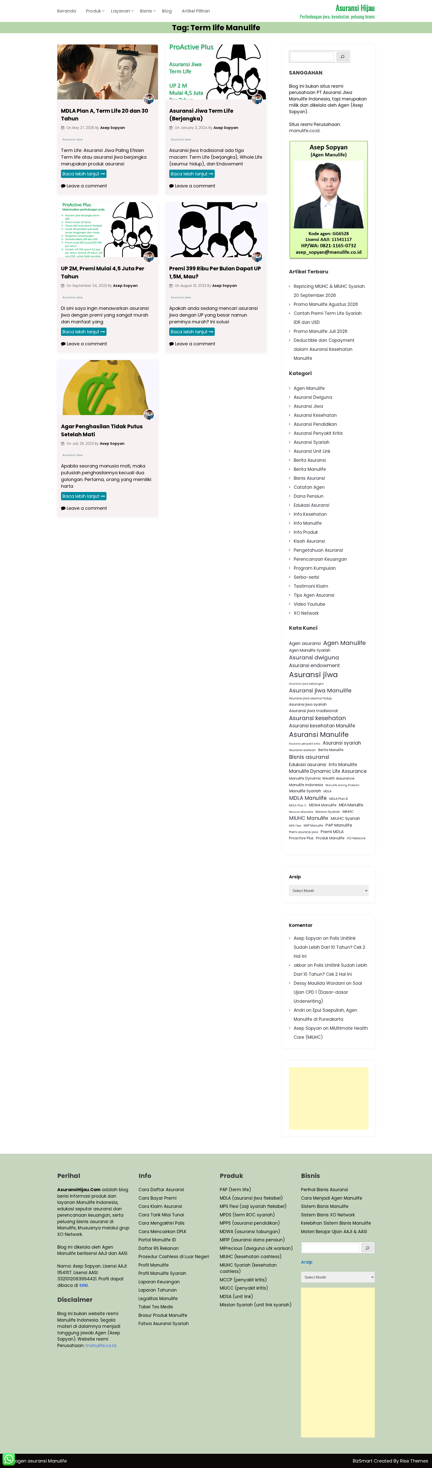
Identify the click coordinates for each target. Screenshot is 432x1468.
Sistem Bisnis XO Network (328, 1215)
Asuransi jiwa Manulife (320, 690)
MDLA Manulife (308, 798)
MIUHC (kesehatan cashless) (251, 1257)
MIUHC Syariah (345, 818)
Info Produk (306, 532)
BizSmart (363, 1461)
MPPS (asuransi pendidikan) (250, 1223)
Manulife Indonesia (306, 784)
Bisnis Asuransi (309, 478)
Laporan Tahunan (157, 1290)
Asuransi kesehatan (317, 718)
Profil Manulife (153, 1265)
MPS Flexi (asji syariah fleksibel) (253, 1206)
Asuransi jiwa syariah (308, 704)
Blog (167, 11)
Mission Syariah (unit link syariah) (256, 1305)
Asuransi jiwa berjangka (306, 684)
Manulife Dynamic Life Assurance (328, 771)
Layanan (120, 11)
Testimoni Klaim (311, 586)
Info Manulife (308, 523)
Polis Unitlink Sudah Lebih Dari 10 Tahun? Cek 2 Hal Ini (329, 947)
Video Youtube (309, 604)
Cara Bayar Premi (157, 1198)
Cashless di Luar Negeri (183, 1257)
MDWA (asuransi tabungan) (250, 1232)
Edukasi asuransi (307, 764)
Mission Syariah (328, 812)
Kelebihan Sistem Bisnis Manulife (336, 1223)
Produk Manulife (330, 838)
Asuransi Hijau (355, 7)
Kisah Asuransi (309, 541)
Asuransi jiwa (313, 674)
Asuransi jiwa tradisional (313, 711)
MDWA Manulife (322, 805)
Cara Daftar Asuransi (161, 1190)
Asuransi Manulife (319, 734)
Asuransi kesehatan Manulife (322, 725)
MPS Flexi (295, 826)
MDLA (328, 791)
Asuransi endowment (314, 665)
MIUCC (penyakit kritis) (244, 1288)
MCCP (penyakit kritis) (243, 1280)
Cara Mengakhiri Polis (161, 1223)
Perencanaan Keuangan (320, 559)
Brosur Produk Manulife (162, 1315)
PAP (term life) (235, 1190)
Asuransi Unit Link (312, 451)
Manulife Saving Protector (343, 785)
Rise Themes (414, 1461)
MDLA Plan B (338, 799)
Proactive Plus (301, 838)
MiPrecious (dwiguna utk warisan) (256, 1248)
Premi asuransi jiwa (303, 832)
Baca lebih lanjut (80, 174)
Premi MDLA (332, 832)
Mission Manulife (301, 812)
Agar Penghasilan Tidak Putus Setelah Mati (102, 430)
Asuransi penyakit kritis (304, 744)
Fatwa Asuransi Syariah (163, 1324)
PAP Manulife (339, 825)
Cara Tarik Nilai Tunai (161, 1215)
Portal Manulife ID (157, 1240)
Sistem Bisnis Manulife (324, 1206)
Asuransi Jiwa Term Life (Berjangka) (201, 114)
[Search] (342, 56)
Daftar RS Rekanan (158, 1248)
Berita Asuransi (310, 460)
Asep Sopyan (308, 938)
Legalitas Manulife (158, 1299)
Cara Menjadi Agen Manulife (331, 1198)
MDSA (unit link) (236, 1297)
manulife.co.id (304, 131)
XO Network (306, 613)
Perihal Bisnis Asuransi (324, 1190)
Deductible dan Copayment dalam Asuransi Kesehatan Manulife (324, 349)
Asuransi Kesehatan (315, 415)
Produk (93, 11)
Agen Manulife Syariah (309, 650)
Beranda (66, 11)
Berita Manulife (310, 469)
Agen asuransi (305, 643)
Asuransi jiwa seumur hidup (310, 698)
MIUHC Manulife (308, 818)
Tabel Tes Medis (155, 1307)
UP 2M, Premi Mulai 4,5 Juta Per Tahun (102, 272)
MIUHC (348, 811)
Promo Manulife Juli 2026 (321, 331)
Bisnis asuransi (309, 757)
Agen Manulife (309, 388)
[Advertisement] (328, 1098)
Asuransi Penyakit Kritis (318, 433)
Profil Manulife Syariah (162, 1273)
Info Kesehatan (310, 514)
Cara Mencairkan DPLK (162, 1232)
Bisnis (146, 11)
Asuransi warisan (302, 750)
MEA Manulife (351, 805)
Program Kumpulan (315, 568)
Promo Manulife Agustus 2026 (326, 304)
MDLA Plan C (297, 805)
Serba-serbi (306, 577)
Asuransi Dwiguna (313, 397)
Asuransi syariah (342, 743)
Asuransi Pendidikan (315, 424)
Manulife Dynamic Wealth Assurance (321, 778)
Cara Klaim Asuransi (160, 1206)
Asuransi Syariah (312, 442)
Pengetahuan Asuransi (318, 550)
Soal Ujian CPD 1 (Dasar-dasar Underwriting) (328, 992)
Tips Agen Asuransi (314, 595)
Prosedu (147, 1257)
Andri (299, 1010)
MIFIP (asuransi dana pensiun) (252, 1240)
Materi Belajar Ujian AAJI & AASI (334, 1232)
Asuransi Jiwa (72, 139)
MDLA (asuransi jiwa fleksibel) (251, 1198)
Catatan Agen (309, 487)
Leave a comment (86, 186)
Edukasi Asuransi (311, 505)
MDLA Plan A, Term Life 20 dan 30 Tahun (104, 114)
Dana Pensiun (309, 496)
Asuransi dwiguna (314, 657)
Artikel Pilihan (196, 11)
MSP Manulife (313, 826)
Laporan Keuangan (159, 1282)
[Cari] (368, 1247)
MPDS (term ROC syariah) (247, 1215)
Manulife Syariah (305, 791)
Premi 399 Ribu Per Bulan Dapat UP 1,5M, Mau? (215, 272)
